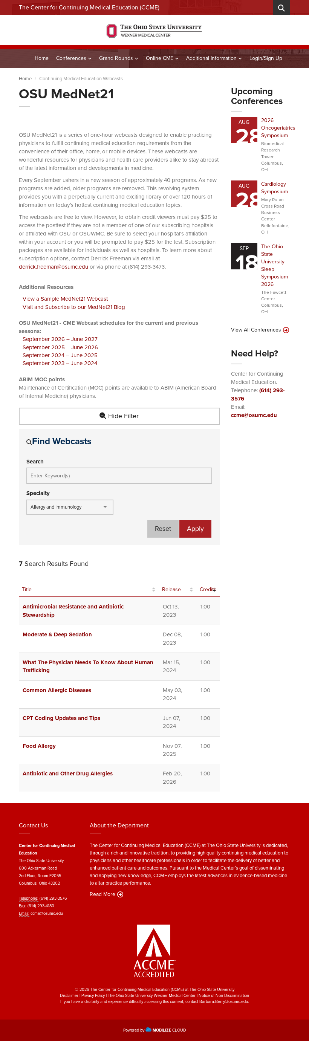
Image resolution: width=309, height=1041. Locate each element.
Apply (195, 528)
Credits (208, 589)
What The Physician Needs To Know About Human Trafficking (88, 666)
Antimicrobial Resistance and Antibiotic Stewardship (73, 610)
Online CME (159, 58)
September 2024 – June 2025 (60, 355)
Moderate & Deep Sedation (57, 634)
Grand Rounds (116, 58)
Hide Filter (122, 416)
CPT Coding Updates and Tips (61, 718)
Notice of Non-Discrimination (224, 995)
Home (42, 58)
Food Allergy (39, 746)
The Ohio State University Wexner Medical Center (152, 995)
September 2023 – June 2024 (60, 363)
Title (27, 589)
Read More (102, 894)
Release (171, 589)
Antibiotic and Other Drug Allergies (68, 773)
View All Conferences (256, 330)
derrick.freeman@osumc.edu (53, 267)
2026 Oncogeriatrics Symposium (278, 127)
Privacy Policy (93, 995)
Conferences (71, 58)
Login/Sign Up (265, 58)
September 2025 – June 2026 (60, 347)
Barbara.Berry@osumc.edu (223, 1001)
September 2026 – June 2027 (60, 339)
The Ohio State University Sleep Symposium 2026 (274, 265)
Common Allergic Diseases (57, 690)
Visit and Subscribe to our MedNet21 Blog (74, 307)
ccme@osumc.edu (254, 415)
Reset (163, 528)
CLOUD (169, 1030)
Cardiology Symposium (274, 188)
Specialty (38, 493)
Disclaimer (69, 995)
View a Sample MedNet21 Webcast (65, 299)
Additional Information (211, 58)
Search (35, 462)
